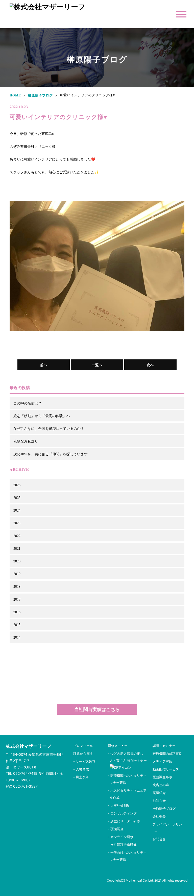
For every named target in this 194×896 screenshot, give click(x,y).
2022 (16, 535)
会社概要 (159, 816)
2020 (16, 561)
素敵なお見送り (25, 441)
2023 (16, 522)
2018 (16, 586)
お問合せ (159, 839)
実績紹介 (159, 793)
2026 (16, 484)
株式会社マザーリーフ (28, 746)
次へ (150, 365)
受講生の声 (161, 785)
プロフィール (83, 746)
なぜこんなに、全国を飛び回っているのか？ (48, 428)
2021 (16, 548)
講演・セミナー (164, 746)
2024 (16, 510)
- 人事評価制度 (119, 805)
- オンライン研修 (120, 837)
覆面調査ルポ (162, 777)
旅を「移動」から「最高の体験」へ (41, 415)
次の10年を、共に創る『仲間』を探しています (50, 454)
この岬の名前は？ (27, 403)
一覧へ (97, 365)
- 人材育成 (81, 769)
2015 (16, 624)
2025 (16, 497)
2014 (16, 637)
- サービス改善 (84, 761)
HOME (15, 95)
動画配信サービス (166, 769)
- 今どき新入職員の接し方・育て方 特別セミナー (129, 757)
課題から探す (83, 753)
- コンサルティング (122, 813)
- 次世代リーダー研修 (124, 821)
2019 (16, 573)
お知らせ (159, 801)
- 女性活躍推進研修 (122, 845)
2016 (16, 611)
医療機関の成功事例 (167, 753)
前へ (43, 365)
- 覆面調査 (116, 829)
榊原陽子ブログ (40, 95)
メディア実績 (162, 761)
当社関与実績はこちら (97, 709)
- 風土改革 (81, 777)
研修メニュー (118, 746)
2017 (16, 599)
